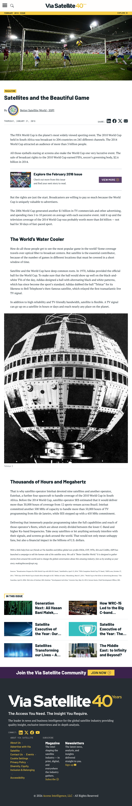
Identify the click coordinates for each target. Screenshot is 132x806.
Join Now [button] (99, 673)
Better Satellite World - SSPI (37, 110)
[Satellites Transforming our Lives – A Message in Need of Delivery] (18, 650)
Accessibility (17, 777)
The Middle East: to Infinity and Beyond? (113, 650)
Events (30, 754)
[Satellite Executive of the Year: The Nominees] (83, 628)
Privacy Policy (18, 762)
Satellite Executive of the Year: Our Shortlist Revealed (46, 629)
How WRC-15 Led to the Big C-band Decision (112, 608)
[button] (5, 5)
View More (109, 179)
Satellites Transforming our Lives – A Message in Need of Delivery (47, 650)
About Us (15, 742)
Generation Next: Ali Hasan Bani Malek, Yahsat (48, 608)
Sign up (69, 765)
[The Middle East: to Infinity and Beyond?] (83, 650)
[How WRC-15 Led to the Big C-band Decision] (83, 607)
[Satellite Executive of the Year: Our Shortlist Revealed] (18, 628)
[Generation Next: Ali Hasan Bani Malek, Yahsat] (18, 607)
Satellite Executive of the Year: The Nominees (111, 629)
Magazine (10, 91)
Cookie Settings (19, 758)
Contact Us (16, 754)
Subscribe (50, 779)
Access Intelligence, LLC (57, 796)
